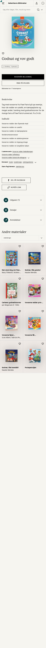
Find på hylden (23, 83)
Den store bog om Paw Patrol (11, 270)
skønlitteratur (20, 167)
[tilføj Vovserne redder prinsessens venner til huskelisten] (42, 278)
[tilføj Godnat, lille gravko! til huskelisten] (42, 246)
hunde (11, 162)
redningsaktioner (28, 162)
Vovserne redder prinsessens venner (33, 302)
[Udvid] (28, 158)
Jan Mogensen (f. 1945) (10, 305)
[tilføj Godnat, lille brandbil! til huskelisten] (19, 343)
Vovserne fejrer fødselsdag (8, 335)
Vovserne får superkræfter (30, 335)
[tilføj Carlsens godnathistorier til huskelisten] (19, 278)
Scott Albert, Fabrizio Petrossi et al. (11, 338)
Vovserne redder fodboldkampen (22, 152)
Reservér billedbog (23, 77)
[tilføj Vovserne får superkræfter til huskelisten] (42, 311)
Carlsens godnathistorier (11, 302)
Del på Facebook (18, 180)
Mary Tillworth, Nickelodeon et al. (11, 273)
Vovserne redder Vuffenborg (10, 155)
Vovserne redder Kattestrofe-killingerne (14, 158)
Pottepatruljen (30, 367)
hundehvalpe (18, 162)
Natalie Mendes (31, 273)
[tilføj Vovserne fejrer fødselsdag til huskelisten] (19, 311)
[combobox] (23, 10)
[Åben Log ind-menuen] (36, 3)
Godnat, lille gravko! (33, 270)
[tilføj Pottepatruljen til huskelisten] (42, 343)
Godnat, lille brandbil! (10, 367)
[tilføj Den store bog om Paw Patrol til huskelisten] (19, 246)
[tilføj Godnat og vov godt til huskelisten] (3, 53)
